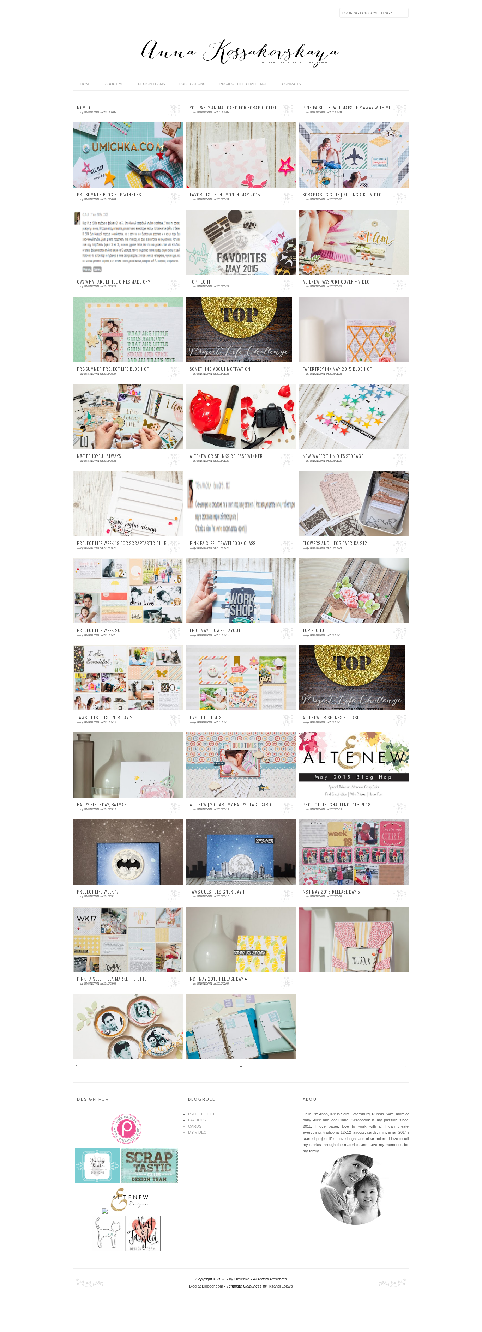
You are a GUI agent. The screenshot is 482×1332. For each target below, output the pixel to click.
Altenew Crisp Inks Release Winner (226, 456)
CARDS (194, 1126)
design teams (151, 84)
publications (192, 84)
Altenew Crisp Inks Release (331, 717)
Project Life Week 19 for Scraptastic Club (122, 543)
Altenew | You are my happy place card (230, 804)
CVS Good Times (206, 717)
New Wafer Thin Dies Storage (333, 456)
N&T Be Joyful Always (99, 456)
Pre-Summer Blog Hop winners (109, 195)
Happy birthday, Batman (102, 804)
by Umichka (239, 1279)
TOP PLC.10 (313, 630)
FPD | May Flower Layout (215, 630)
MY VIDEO (197, 1132)
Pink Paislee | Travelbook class (222, 543)
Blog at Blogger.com (206, 1286)
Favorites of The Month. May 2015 (225, 195)
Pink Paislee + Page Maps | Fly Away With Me (347, 107)
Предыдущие (404, 1066)
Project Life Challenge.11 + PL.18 (337, 804)
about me (114, 84)
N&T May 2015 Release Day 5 (331, 892)
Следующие (78, 1066)
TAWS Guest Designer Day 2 (105, 717)
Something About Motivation (220, 369)
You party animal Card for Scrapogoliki (233, 107)
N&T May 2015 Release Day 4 (218, 979)
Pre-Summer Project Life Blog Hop (113, 369)
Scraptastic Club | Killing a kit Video (342, 195)
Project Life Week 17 (98, 892)
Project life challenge (243, 84)
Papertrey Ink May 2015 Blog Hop (337, 369)
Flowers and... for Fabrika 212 (335, 543)
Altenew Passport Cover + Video (336, 282)
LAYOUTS (197, 1120)
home (85, 84)
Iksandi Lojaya (280, 1286)
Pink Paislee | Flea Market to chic (112, 979)
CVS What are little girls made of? (113, 282)
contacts (291, 84)
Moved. (84, 107)
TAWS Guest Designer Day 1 (217, 892)
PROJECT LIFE (202, 1114)
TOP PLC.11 (200, 282)
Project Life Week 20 (99, 630)
